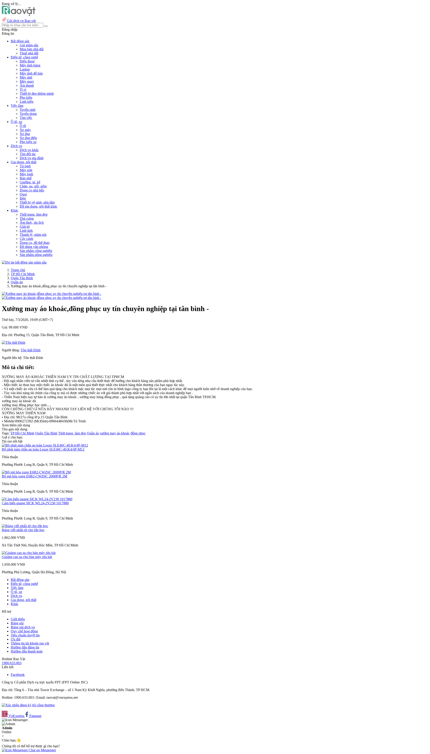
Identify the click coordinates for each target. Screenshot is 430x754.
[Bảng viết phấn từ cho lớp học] (25, 526)
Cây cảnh (26, 239)
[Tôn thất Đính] (13, 342)
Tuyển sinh (27, 110)
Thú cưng (27, 218)
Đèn (23, 198)
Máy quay (27, 81)
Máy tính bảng (30, 65)
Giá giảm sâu (29, 45)
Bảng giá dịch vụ (23, 627)
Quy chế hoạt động (24, 631)
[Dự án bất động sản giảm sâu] (24, 262)
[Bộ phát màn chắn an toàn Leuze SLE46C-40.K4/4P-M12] (45, 445)
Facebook (18, 675)
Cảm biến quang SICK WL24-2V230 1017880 (35, 503)
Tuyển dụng (28, 114)
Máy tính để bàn (31, 73)
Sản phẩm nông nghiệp (36, 255)
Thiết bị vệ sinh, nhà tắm (37, 202)
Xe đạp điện (28, 138)
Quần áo (17, 282)
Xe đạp (25, 134)
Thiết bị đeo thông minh (37, 93)
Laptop (25, 69)
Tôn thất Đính (31, 350)
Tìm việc (26, 118)
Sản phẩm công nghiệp (36, 251)
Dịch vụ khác (29, 150)
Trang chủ (18, 270)
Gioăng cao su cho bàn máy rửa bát (27, 557)
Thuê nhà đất (29, 53)
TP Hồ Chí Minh (23, 274)
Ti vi (23, 89)
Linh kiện (26, 101)
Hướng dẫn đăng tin (25, 647)
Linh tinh (26, 230)
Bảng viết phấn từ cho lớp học (23, 530)
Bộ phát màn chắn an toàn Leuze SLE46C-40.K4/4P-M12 (43, 449)
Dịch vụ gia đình (31, 158)
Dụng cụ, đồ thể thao (34, 243)
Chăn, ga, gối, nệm (33, 186)
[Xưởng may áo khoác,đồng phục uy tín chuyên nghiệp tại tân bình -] (51, 294)
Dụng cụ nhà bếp (32, 190)
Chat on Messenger (42, 750)
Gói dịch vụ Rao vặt (21, 21)
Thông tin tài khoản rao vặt (30, 643)
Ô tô (23, 126)
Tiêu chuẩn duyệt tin (25, 635)
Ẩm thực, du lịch (32, 222)
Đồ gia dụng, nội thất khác (38, 206)
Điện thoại (27, 61)
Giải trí (25, 226)
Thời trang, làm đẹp (33, 214)
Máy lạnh (26, 174)
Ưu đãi (15, 639)
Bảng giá (17, 623)
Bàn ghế (26, 178)
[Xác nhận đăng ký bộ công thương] (28, 705)
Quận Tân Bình (22, 278)
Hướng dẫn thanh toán (27, 651)
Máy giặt (26, 170)
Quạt (23, 194)
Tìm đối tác (28, 154)
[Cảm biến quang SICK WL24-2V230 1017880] (37, 499)
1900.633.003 (12, 663)
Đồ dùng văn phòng (34, 247)
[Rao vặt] (19, 15)
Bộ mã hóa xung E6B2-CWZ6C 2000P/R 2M (34, 476)
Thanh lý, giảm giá (33, 234)
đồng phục (138, 433)
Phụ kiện (26, 97)
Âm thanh (27, 85)
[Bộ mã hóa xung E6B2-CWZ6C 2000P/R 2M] (36, 472)
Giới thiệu (18, 619)
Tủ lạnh (25, 166)
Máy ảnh (26, 77)
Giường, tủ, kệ (30, 182)
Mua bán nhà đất (31, 49)
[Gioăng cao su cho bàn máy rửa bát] (29, 553)
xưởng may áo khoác (115, 433)
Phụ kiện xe (28, 142)
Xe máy (25, 130)
